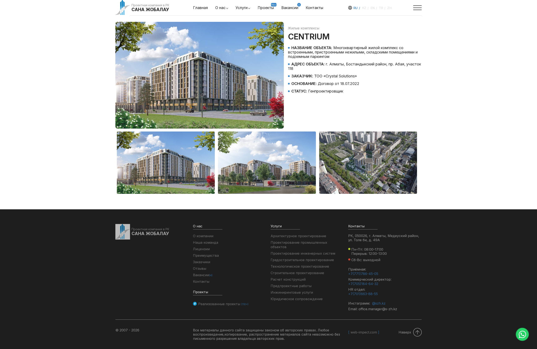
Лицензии (201, 249)
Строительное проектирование (297, 273)
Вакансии (289, 7)
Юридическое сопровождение (297, 299)
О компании (203, 236)
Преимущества (206, 255)
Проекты (266, 7)
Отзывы (199, 268)
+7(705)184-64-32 (363, 284)
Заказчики (201, 262)
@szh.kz (379, 303)
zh (389, 8)
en (372, 8)
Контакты (314, 7)
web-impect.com (363, 332)
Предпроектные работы (291, 286)
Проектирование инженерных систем (303, 253)
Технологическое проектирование (300, 266)
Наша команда (205, 242)
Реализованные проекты (223, 304)
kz (364, 8)
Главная (200, 7)
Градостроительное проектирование (302, 260)
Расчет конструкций (288, 279)
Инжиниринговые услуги (292, 292)
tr (381, 8)
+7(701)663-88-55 (363, 294)
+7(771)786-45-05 (363, 274)
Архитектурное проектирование (298, 236)
